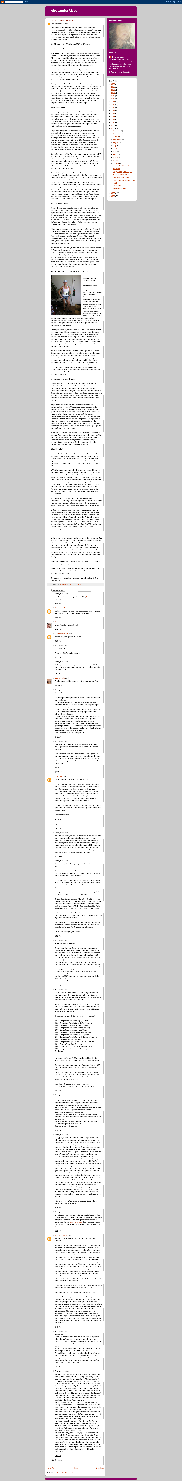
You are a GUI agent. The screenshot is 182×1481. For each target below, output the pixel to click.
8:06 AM (58, 1456)
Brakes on (116, 169)
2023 (113, 90)
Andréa (57, 622)
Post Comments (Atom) (65, 1472)
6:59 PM (58, 674)
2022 (113, 93)
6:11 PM (58, 1231)
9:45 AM (58, 737)
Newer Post (51, 1468)
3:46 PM (58, 604)
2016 (113, 105)
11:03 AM (58, 856)
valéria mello (60, 678)
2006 (113, 196)
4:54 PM (58, 629)
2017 (113, 102)
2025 (113, 87)
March (115, 157)
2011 (113, 119)
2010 (113, 122)
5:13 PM (58, 985)
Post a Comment (55, 1460)
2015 (113, 108)
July (115, 146)
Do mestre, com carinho (121, 178)
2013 (113, 113)
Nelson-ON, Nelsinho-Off (121, 166)
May (115, 151)
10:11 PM (58, 685)
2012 (113, 116)
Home (75, 1468)
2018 (113, 99)
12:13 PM (58, 772)
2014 (113, 110)
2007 (113, 193)
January (116, 163)
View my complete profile (120, 72)
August (116, 143)
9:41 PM (58, 828)
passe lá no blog (76, 1222)
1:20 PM (58, 657)
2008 (113, 128)
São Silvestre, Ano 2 (120, 189)
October (116, 137)
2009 (113, 125)
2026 (113, 84)
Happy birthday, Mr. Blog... (122, 172)
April (115, 154)
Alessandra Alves (64, 10)
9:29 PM (58, 641)
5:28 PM (58, 1208)
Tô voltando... (118, 186)
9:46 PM (58, 1327)
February (116, 160)
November (117, 134)
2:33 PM (58, 1367)
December (117, 131)
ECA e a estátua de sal (121, 175)
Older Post (100, 1468)
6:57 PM (58, 1090)
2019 (113, 96)
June (115, 148)
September (117, 140)
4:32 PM (58, 1130)
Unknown (58, 776)
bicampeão (90, 597)
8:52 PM (58, 936)
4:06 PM (58, 618)
